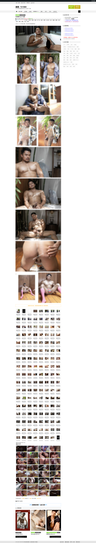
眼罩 (67, 55)
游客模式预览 (35, 505)
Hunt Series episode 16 (56, 536)
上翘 (71, 44)
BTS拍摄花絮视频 (49, 532)
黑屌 (67, 66)
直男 (64, 55)
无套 (64, 51)
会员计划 (54, 11)
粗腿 (74, 55)
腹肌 (67, 59)
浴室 (64, 53)
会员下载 (42, 505)
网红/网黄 (20, 11)
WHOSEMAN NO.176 (20, 536)
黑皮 (71, 66)
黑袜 (74, 66)
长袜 (76, 64)
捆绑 (75, 49)
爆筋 (67, 53)
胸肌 (77, 57)
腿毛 (71, 59)
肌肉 (71, 57)
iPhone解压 (73, 541)
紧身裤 (77, 55)
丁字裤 (68, 44)
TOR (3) (22, 20)
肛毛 (74, 57)
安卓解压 (78, 541)
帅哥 (68, 49)
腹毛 (64, 59)
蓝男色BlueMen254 (50, 534)
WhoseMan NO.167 (35, 534)
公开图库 (25, 11)
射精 (77, 46)
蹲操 (73, 64)
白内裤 (71, 53)
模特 (74, 51)
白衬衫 (75, 53)
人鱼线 (75, 44)
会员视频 (17, 15)
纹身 (64, 57)
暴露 (67, 51)
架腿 (71, 51)
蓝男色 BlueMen (66, 62)
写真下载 (26, 18)
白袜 (79, 53)
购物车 (29, 2)
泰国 (41, 11)
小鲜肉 (65, 49)
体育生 (65, 46)
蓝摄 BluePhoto (75, 59)
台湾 (45, 11)
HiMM (18, 20)
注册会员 (33, 2)
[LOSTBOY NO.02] (23, 520)
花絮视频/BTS (35, 11)
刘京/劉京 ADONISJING (71, 46)
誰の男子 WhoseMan (67, 64)
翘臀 (67, 57)
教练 (79, 49)
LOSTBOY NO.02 (19, 534)
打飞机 (72, 49)
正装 (77, 51)
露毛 (64, 66)
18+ (64, 44)
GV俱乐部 (23, 2)
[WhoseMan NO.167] (38, 520)
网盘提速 (67, 541)
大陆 (50, 11)
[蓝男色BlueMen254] (53, 520)
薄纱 (71, 62)
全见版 (30, 11)
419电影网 (18, 2)
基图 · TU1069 (21, 7)
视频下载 (31, 18)
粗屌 (71, 55)
